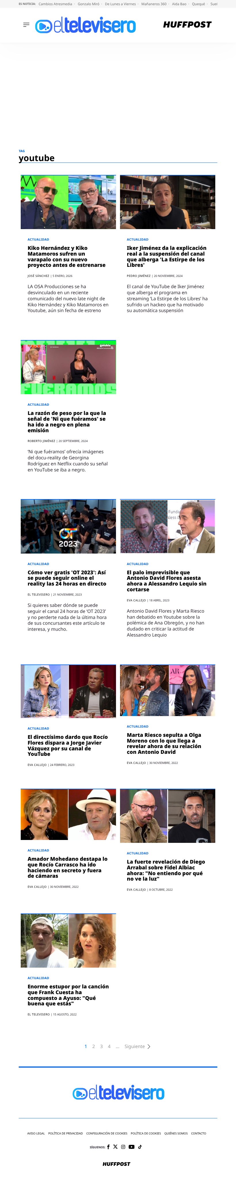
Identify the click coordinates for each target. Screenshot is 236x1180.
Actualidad (38, 239)
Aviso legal (36, 1133)
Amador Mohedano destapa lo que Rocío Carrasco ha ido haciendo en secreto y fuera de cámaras (68, 867)
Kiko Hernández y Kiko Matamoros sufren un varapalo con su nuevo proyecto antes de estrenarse (67, 257)
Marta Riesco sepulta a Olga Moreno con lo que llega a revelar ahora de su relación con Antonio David (164, 744)
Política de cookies (146, 1133)
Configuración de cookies (106, 1133)
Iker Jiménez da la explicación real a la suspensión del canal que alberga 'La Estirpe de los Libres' (167, 257)
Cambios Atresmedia (56, 3)
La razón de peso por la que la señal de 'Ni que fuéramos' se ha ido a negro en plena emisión (67, 422)
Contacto (198, 1133)
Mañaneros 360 (154, 3)
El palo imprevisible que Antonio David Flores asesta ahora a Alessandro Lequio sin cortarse (167, 581)
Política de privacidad (65, 1133)
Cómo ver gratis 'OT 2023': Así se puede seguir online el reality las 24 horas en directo (67, 578)
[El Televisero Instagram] (123, 1147)
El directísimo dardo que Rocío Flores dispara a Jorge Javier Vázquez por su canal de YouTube (68, 746)
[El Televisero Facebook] (108, 1147)
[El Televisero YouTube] (132, 1147)
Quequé (199, 3)
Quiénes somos (176, 1133)
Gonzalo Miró (89, 3)
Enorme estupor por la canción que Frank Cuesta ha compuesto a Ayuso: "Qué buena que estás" (68, 995)
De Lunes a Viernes (121, 3)
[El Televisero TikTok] (140, 1147)
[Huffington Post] (187, 25)
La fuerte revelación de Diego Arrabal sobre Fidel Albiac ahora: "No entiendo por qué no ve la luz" (166, 870)
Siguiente (135, 1046)
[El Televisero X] (115, 1147)
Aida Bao (179, 3)
